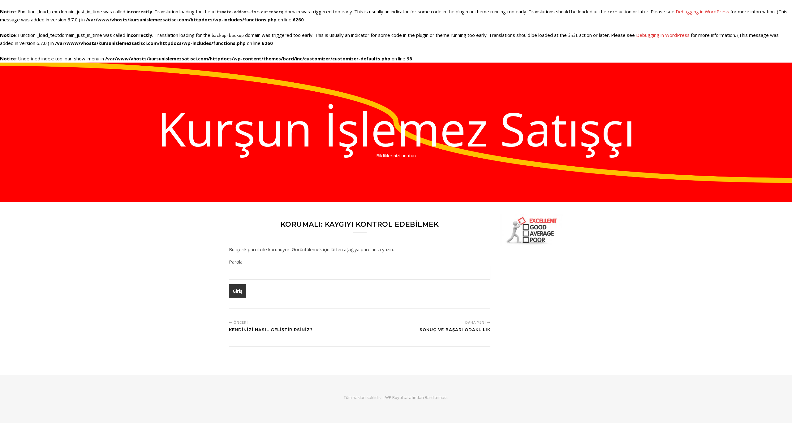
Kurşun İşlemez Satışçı (396, 128)
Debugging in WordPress (702, 11)
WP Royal (394, 397)
